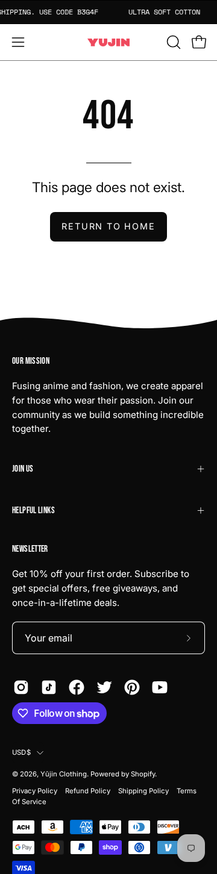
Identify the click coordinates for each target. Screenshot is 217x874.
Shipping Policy (143, 791)
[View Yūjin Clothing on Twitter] (104, 687)
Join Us (23, 469)
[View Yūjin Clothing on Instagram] (21, 687)
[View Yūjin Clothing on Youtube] (160, 687)
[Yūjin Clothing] (108, 42)
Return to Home (108, 226)
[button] (172, 42)
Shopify (143, 774)
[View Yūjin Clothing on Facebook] (77, 687)
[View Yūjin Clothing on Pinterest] (132, 687)
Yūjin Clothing (63, 774)
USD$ (21, 752)
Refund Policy (87, 791)
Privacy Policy (34, 791)
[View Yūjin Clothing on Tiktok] (49, 687)
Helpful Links (33, 510)
